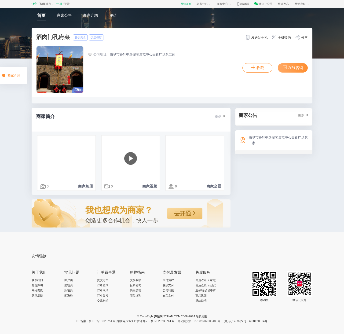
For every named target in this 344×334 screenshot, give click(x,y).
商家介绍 (90, 15)
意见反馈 (37, 295)
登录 (67, 4)
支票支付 (168, 295)
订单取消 (102, 290)
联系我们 (37, 280)
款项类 (68, 290)
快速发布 (283, 4)
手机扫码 (284, 37)
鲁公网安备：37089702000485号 (199, 321)
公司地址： (101, 54)
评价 (113, 15)
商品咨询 (135, 295)
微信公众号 (266, 4)
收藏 (260, 68)
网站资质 (37, 290)
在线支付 (168, 285)
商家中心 (222, 4)
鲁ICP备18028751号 (102, 321)
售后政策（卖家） (206, 285)
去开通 (183, 213)
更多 (218, 116)
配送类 (68, 295)
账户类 (68, 280)
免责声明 (37, 285)
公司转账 (168, 290)
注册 (59, 4)
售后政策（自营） (206, 280)
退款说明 (201, 300)
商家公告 (64, 15)
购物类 (68, 285)
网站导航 (300, 4)
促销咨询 (135, 285)
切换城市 (45, 4)
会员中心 (202, 4)
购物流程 (135, 290)
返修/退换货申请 (205, 290)
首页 (41, 15)
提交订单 (102, 280)
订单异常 (102, 295)
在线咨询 (295, 68)
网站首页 (186, 4)
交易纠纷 (102, 300)
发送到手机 (259, 37)
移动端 (244, 4)
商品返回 (201, 295)
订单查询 (102, 285)
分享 (304, 37)
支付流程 (168, 280)
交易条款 (135, 280)
